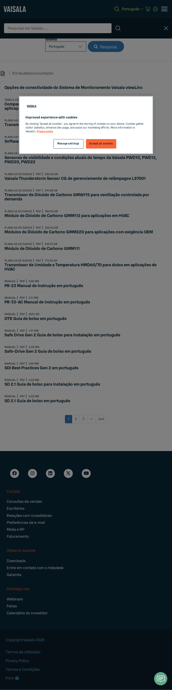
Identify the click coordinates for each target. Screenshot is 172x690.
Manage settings (68, 143)
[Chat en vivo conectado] (161, 679)
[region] (86, 125)
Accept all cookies (101, 143)
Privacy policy (45, 131)
